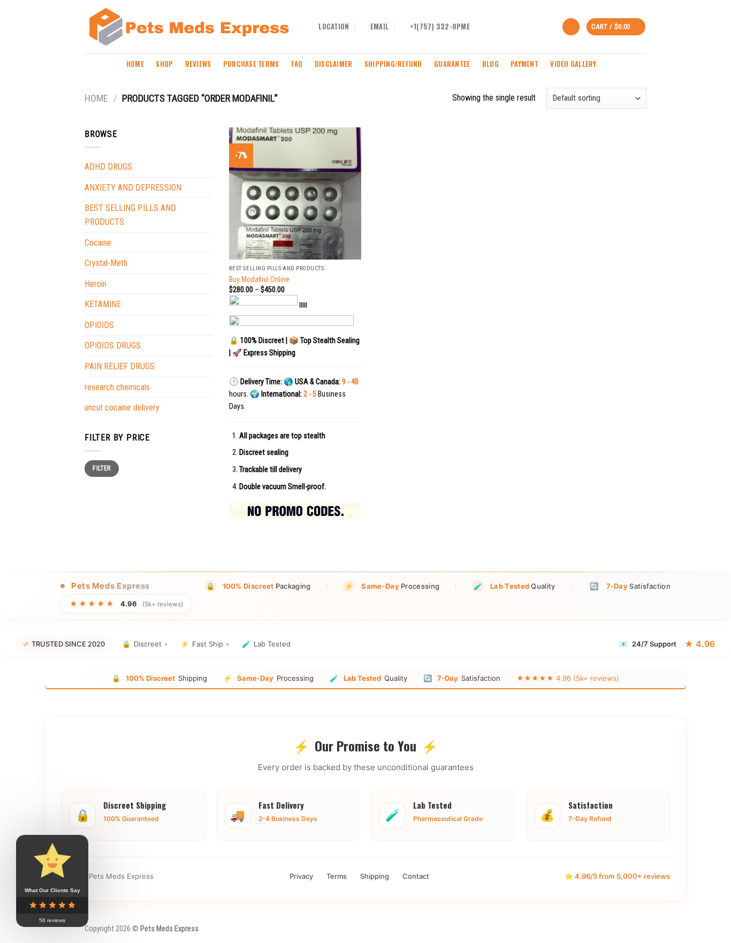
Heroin (95, 284)
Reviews (198, 64)
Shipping (374, 876)
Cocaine (98, 243)
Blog (490, 64)
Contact (415, 876)
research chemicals (117, 387)
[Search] (571, 27)
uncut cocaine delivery (122, 407)
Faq (297, 64)
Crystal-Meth (106, 263)
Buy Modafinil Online (259, 279)
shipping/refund (393, 64)
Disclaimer (334, 64)
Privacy (301, 876)
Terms (336, 876)
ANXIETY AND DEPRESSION (133, 187)
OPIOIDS (99, 325)
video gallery (573, 64)
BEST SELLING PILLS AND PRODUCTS (130, 215)
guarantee (452, 64)
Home (135, 64)
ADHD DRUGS (108, 167)
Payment (524, 64)
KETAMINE (103, 304)
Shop (164, 64)
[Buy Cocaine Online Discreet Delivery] (189, 27)
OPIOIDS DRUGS (113, 346)
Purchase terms (251, 64)
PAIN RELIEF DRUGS (120, 366)
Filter (101, 468)
